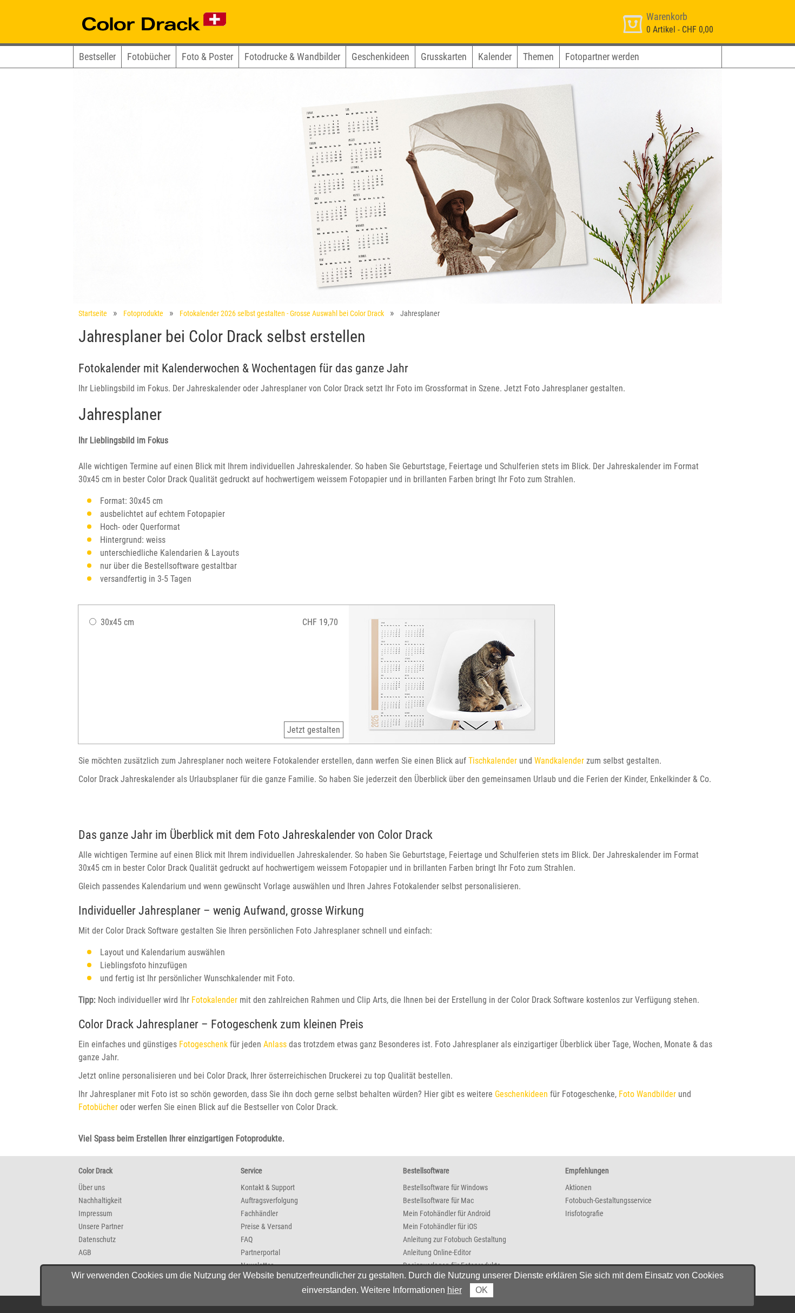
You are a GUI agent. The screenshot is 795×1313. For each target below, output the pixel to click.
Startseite (92, 313)
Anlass (275, 1044)
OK (481, 1290)
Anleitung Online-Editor (437, 1252)
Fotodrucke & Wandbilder (292, 56)
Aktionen (578, 1187)
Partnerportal (260, 1252)
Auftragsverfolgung (269, 1200)
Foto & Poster (207, 56)
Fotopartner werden (602, 56)
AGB (84, 1252)
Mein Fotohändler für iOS (440, 1226)
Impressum (95, 1213)
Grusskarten (444, 56)
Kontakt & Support (268, 1187)
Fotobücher (148, 56)
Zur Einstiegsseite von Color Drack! (134, 10)
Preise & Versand (266, 1226)
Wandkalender (559, 761)
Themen (538, 56)
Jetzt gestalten (313, 730)
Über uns (91, 1187)
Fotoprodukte (143, 313)
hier (454, 1290)
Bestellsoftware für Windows (445, 1187)
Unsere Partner (100, 1226)
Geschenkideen (380, 56)
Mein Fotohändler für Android (447, 1213)
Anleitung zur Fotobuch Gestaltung (454, 1239)
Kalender (495, 56)
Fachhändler (259, 1213)
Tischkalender (492, 761)
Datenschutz (97, 1239)
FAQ (247, 1239)
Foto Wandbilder (647, 1094)
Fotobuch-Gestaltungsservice (608, 1200)
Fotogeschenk (203, 1044)
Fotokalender (214, 1000)
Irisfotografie (584, 1213)
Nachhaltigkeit (100, 1200)
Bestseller (97, 56)
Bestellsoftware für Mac (438, 1200)
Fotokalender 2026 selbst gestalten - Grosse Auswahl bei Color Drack (282, 313)
